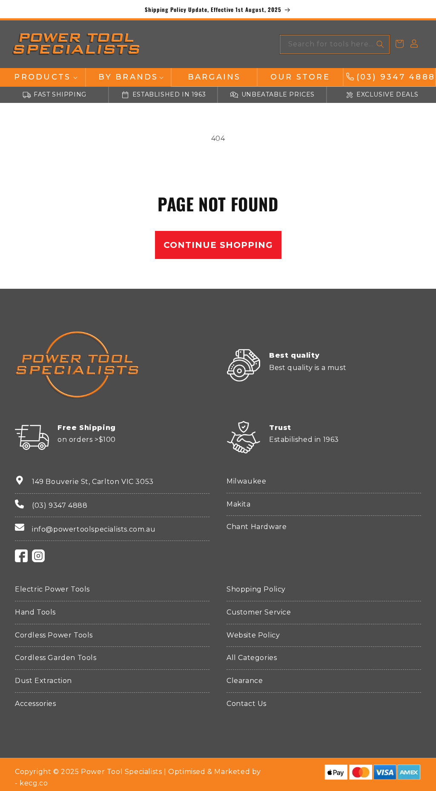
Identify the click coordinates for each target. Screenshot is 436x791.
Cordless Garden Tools (56, 658)
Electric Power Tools (52, 589)
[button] (42, 77)
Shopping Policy (256, 589)
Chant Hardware (257, 527)
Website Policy (253, 635)
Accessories (35, 704)
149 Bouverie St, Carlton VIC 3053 (93, 482)
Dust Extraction (43, 681)
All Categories (252, 658)
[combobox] (335, 44)
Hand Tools (35, 612)
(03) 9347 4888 (59, 505)
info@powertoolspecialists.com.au (93, 529)
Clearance (245, 681)
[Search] (380, 44)
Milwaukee (246, 481)
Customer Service (259, 612)
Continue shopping (218, 245)
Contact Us (247, 704)
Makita (239, 504)
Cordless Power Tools (54, 635)
